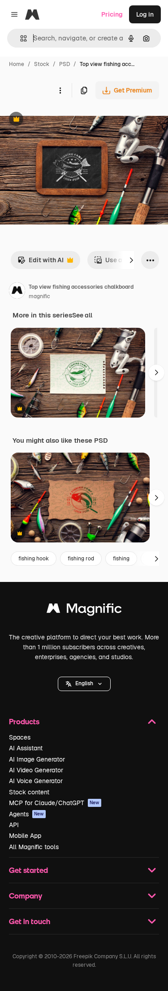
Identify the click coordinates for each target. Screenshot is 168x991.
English (84, 683)
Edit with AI (40, 262)
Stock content (29, 792)
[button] (84, 684)
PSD (64, 64)
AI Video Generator (36, 770)
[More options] (60, 90)
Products (24, 721)
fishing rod (81, 558)
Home (16, 64)
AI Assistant (26, 748)
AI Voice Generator (36, 781)
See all (82, 315)
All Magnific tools (34, 847)
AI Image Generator (37, 759)
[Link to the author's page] (17, 291)
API (14, 825)
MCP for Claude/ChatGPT (54, 803)
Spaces (19, 737)
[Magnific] (84, 610)
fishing (121, 558)
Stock (41, 64)
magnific (39, 296)
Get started (28, 870)
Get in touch (29, 921)
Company (25, 895)
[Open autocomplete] (20, 38)
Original (57, 120)
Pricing (112, 14)
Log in (145, 14)
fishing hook (33, 558)
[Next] (131, 260)
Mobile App (25, 836)
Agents (26, 814)
